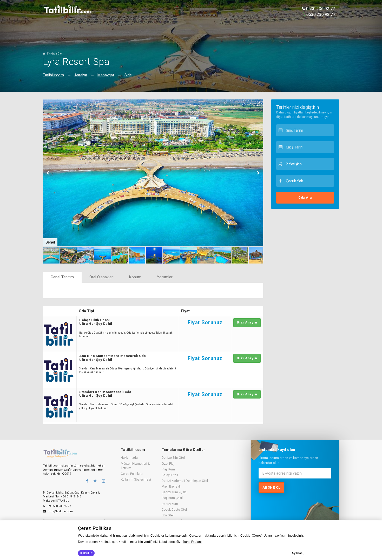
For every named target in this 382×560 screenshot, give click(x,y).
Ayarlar (297, 553)
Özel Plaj (168, 463)
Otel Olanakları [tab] (101, 277)
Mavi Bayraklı (171, 486)
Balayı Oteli (170, 475)
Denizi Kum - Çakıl (174, 492)
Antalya (80, 75)
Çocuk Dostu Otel (174, 509)
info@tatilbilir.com (60, 511)
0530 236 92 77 (320, 8)
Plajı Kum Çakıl (172, 498)
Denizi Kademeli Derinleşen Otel (185, 481)
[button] (258, 104)
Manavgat (105, 75)
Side (128, 75)
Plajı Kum (168, 469)
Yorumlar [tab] (165, 277)
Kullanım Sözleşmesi (136, 479)
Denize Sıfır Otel (173, 458)
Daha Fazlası (192, 542)
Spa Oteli (168, 515)
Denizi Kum (170, 504)
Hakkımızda (129, 458)
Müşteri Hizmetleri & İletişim (135, 466)
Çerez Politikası (132, 474)
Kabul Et (86, 553)
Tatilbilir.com (53, 75)
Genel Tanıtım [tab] (62, 277)
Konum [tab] (135, 277)
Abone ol (271, 487)
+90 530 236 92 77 (59, 506)
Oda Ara (305, 197)
